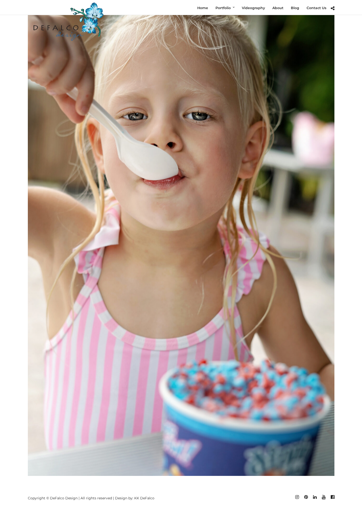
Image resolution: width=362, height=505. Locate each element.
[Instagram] (297, 497)
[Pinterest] (306, 497)
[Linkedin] (315, 497)
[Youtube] (324, 497)
